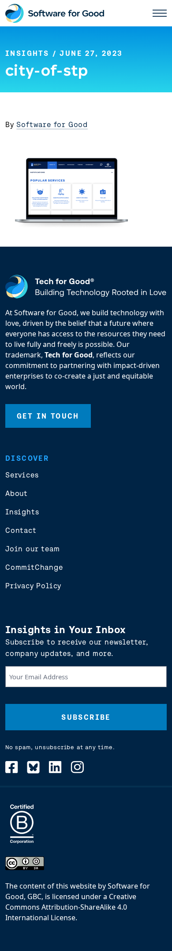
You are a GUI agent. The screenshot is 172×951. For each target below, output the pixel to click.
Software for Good (52, 124)
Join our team (32, 549)
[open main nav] (160, 13)
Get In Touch (48, 416)
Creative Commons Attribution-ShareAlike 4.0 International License (70, 907)
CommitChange (34, 567)
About (16, 493)
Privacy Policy (33, 586)
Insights (27, 53)
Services (21, 475)
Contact (21, 530)
